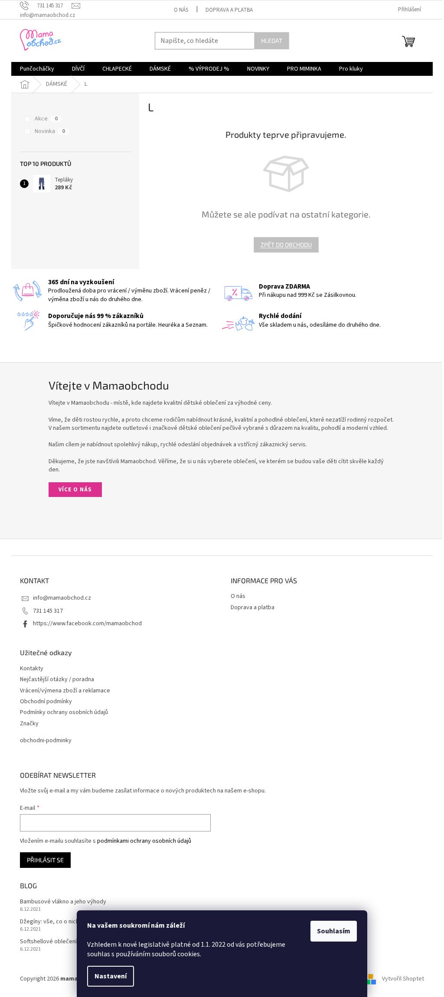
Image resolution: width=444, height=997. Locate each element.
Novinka (50, 131)
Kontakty (31, 669)
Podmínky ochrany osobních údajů (64, 712)
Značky (29, 724)
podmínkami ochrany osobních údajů (144, 841)
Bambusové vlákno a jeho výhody (63, 902)
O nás (181, 10)
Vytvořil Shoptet (403, 979)
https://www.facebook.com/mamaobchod (87, 623)
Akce (46, 118)
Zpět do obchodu (286, 244)
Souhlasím (333, 931)
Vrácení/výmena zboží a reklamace (65, 691)
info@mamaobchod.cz (62, 598)
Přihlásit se (45, 860)
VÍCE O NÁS (75, 490)
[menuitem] (37, 69)
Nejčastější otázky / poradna (57, 679)
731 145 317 (48, 611)
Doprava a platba (229, 10)
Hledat (271, 40)
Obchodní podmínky (46, 702)
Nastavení (111, 976)
